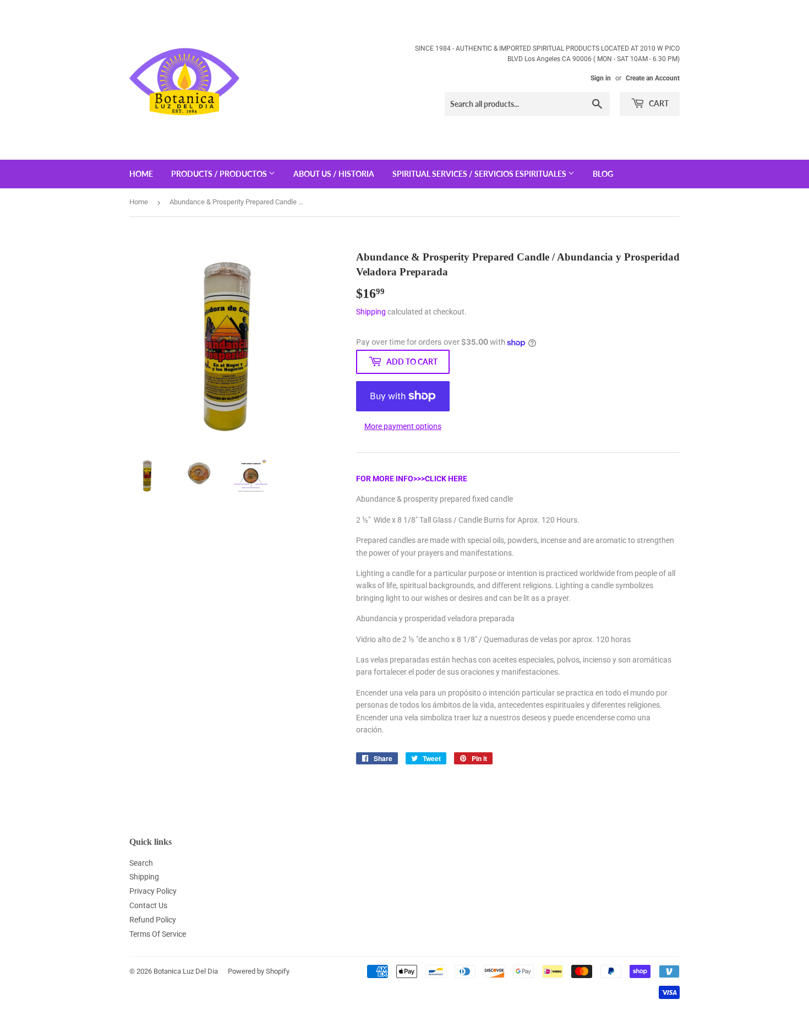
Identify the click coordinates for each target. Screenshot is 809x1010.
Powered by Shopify (258, 971)
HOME (141, 173)
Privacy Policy (153, 891)
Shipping (371, 311)
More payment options (402, 426)
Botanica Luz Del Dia (186, 971)
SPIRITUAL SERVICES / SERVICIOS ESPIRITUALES (480, 173)
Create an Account (653, 78)
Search (141, 863)
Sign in (601, 78)
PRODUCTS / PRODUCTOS (220, 173)
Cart (658, 103)
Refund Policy (152, 919)
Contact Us (148, 905)
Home (138, 202)
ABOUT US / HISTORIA (333, 173)
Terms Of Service (157, 934)
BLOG (603, 173)
